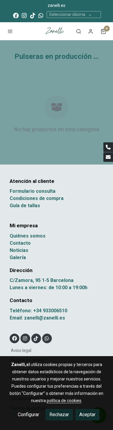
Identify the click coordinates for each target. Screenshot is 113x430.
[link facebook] (16, 15)
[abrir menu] (10, 31)
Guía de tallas (25, 205)
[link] (54, 31)
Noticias (19, 250)
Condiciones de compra (37, 198)
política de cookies (64, 400)
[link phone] (108, 147)
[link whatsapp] (40, 15)
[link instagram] (24, 15)
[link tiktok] (32, 15)
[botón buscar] (78, 31)
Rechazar (59, 414)
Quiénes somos (28, 236)
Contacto (20, 243)
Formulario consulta (32, 191)
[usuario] (90, 31)
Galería (18, 257)
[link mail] (108, 157)
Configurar (28, 414)
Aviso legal (21, 350)
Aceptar (87, 414)
